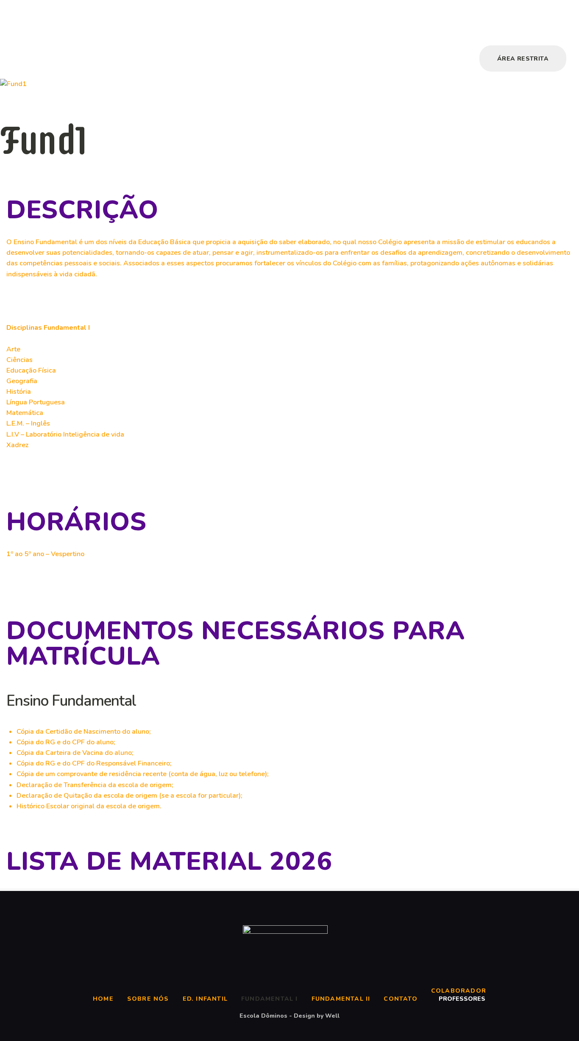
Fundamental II (341, 999)
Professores (462, 999)
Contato (400, 999)
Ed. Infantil (205, 999)
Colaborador (458, 991)
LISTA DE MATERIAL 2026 (169, 861)
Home (103, 999)
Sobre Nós (148, 999)
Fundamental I (269, 999)
